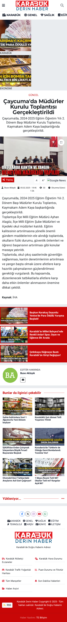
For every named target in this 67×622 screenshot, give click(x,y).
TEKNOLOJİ (16, 524)
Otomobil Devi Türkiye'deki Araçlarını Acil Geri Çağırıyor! (17, 479)
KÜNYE (42, 524)
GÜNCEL (34, 95)
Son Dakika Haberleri (49, 581)
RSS (8, 605)
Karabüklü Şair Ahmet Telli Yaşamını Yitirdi (48, 418)
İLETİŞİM (55, 524)
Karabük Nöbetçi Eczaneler (12, 560)
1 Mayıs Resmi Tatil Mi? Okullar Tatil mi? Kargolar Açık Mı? (47, 481)
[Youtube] (39, 514)
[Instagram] (33, 514)
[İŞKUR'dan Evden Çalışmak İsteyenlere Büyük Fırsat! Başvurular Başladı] (17, 436)
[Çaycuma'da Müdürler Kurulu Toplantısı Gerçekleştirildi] (33, 156)
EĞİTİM (55, 520)
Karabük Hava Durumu (50, 558)
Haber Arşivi (12, 588)
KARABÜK (13, 15)
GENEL (32, 15)
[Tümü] (62, 498)
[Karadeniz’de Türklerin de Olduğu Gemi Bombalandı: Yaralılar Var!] (50, 436)
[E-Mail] (22, 379)
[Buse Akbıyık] (10, 375)
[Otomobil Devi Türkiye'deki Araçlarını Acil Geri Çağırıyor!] (17, 467)
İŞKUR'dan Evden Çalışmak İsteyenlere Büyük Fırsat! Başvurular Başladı (16, 450)
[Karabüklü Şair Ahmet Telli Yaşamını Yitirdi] (50, 406)
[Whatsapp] (45, 514)
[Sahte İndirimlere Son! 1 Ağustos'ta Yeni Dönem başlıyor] (17, 406)
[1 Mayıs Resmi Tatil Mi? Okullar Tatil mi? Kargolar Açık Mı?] (50, 467)
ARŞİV (30, 524)
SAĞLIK (48, 15)
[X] (27, 514)
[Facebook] (22, 514)
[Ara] (62, 5)
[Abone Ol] (56, 180)
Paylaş (9, 179)
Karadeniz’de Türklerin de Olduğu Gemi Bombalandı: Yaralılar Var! (48, 450)
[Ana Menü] (3, 5)
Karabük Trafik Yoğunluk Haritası (16, 571)
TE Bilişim (41, 617)
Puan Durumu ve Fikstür (50, 569)
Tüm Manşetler (13, 581)
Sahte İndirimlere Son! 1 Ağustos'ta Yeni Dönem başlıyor (15, 420)
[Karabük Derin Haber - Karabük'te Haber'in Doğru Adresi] (32, 5)
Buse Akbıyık (10, 188)
